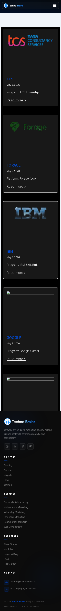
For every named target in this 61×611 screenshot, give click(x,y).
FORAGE (14, 165)
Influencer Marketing (14, 517)
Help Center (10, 563)
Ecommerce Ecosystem (15, 522)
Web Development (13, 526)
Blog (6, 480)
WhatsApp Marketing (14, 512)
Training (8, 465)
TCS (10, 79)
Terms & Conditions (30, 606)
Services (8, 470)
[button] (54, 5)
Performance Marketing (16, 507)
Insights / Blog (11, 554)
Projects (8, 475)
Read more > (16, 100)
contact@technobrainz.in (23, 581)
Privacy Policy (10, 606)
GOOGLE (14, 338)
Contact (8, 485)
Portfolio (8, 549)
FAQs (6, 559)
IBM (10, 251)
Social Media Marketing (16, 502)
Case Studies (10, 544)
